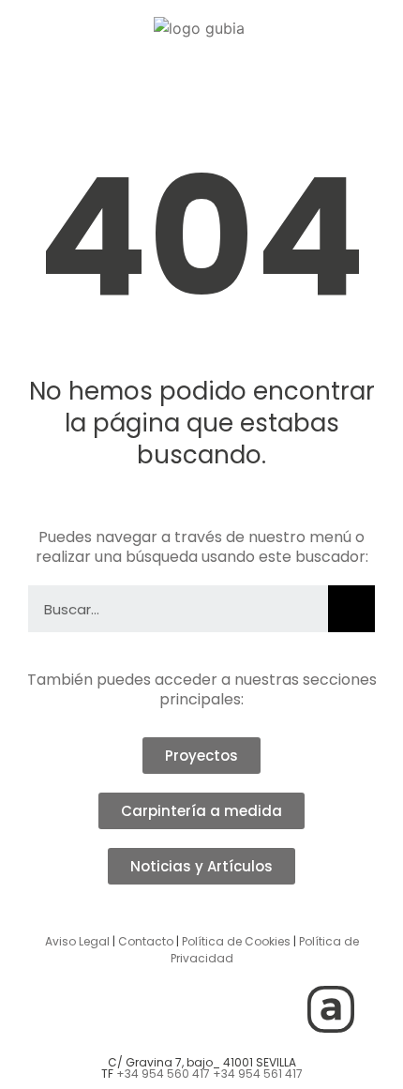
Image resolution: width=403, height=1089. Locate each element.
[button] (200, 80)
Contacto (145, 941)
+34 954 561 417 (258, 1073)
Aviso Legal (77, 941)
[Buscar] (351, 608)
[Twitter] (124, 1009)
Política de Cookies (236, 941)
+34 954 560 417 (163, 1073)
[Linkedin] (227, 1009)
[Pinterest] (279, 1009)
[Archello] (330, 1009)
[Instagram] (73, 1009)
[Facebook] (176, 1009)
